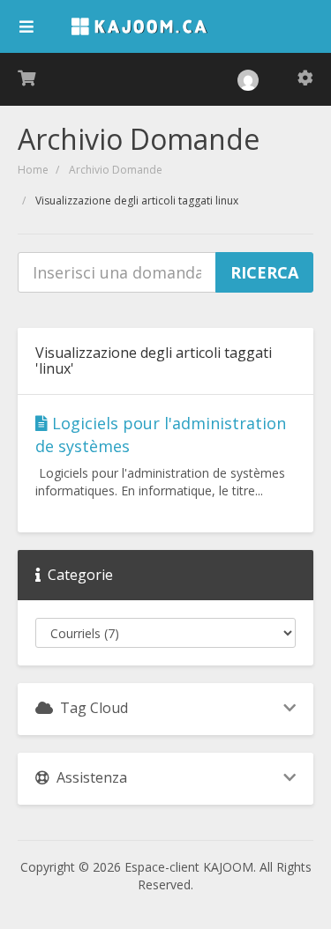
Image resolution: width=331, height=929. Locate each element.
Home (33, 169)
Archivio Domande (115, 169)
